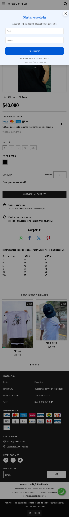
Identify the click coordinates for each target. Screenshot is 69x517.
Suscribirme (34, 51)
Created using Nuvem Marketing (34, 62)
